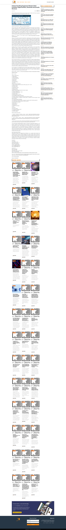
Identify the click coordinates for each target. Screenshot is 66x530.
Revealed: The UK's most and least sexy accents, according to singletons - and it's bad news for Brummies (25, 461)
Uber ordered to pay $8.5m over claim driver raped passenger (16, 365)
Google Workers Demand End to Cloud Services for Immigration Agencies (16, 412)
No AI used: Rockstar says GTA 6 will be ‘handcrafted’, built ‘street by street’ (16, 319)
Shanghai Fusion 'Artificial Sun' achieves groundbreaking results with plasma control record (34, 222)
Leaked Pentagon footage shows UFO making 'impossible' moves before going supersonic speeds (34, 296)
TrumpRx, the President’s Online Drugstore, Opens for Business (16, 342)
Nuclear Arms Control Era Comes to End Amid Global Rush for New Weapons (25, 436)
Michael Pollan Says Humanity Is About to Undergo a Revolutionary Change (25, 222)
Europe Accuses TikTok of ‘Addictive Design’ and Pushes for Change (25, 388)
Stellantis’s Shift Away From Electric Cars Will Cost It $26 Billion (34, 342)
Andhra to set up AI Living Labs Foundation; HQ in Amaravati (16, 222)
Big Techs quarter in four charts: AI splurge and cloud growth (16, 460)
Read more (14, 184)
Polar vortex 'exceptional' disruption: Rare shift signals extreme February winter (25, 247)
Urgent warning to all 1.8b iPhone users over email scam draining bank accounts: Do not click (34, 436)
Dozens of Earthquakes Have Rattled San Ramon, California (34, 319)
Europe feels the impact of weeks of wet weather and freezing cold (34, 246)
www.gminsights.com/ (16, 146)
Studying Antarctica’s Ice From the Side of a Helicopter (16, 435)
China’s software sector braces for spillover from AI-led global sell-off (16, 270)
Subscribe (33, 524)
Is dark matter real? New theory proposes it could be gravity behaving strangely (34, 174)
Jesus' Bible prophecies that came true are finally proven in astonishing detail (25, 296)
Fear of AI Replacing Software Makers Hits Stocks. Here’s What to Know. (25, 365)
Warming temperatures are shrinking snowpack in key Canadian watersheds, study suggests (34, 271)
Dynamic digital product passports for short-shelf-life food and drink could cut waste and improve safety (16, 174)
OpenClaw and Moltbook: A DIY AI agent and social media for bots (25, 173)
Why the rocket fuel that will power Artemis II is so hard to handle (35, 365)
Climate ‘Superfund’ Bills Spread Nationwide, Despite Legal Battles (34, 485)
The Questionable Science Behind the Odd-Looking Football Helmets (35, 460)
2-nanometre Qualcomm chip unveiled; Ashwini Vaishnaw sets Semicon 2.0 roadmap (25, 271)
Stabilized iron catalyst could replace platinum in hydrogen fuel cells (34, 388)
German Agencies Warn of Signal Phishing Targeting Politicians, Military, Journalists (25, 198)
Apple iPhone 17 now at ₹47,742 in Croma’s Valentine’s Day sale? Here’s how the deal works (35, 198)
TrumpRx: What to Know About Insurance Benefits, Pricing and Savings (25, 411)
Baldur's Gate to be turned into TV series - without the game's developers (16, 485)
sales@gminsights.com (17, 145)
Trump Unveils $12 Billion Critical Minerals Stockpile (16, 246)
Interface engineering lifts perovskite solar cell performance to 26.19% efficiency (34, 412)
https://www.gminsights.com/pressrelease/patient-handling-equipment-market (25, 152)
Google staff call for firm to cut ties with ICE (25, 342)
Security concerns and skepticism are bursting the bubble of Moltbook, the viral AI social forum (16, 198)
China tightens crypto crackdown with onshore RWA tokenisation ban (16, 295)
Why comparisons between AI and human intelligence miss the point (16, 388)
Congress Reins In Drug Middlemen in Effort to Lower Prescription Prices (25, 319)
